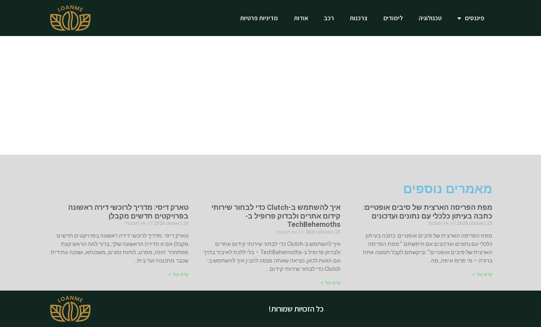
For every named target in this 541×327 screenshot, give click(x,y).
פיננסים (474, 18)
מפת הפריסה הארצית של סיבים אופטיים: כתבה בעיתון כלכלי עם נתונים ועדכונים (427, 211)
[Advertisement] (270, 95)
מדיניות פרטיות (259, 18)
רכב (329, 18)
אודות (301, 18)
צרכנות (359, 18)
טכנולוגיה (430, 18)
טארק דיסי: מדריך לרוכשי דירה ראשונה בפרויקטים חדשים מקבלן (128, 211)
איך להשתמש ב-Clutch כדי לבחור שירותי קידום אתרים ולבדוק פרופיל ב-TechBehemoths (276, 215)
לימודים (393, 18)
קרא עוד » (482, 274)
